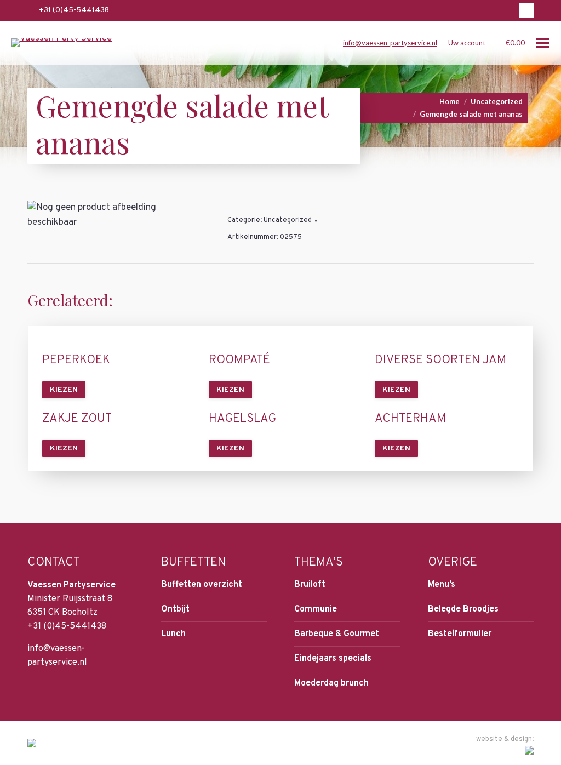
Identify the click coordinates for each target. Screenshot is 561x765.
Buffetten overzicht (201, 584)
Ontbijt (175, 609)
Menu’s (441, 584)
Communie (315, 609)
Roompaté (239, 360)
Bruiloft (309, 584)
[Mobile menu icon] (543, 43)
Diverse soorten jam (440, 360)
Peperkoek (76, 360)
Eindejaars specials (332, 658)
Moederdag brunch (331, 683)
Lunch (173, 634)
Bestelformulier (459, 634)
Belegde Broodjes (463, 609)
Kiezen (64, 390)
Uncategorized (288, 220)
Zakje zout (77, 419)
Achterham (410, 419)
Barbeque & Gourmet (336, 634)
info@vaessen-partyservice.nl (390, 42)
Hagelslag (242, 419)
